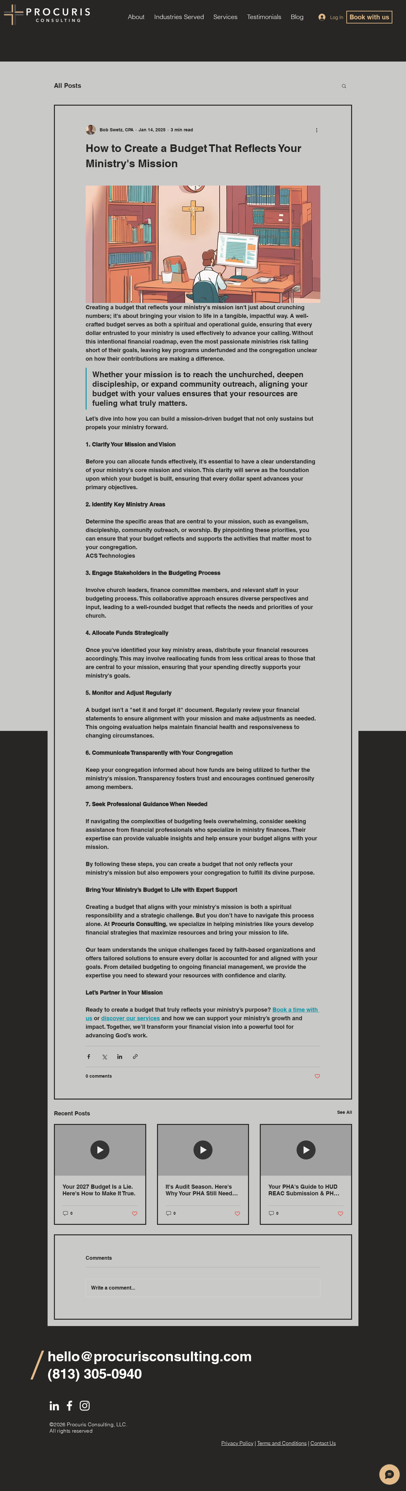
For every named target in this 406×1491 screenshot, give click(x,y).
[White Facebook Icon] (69, 1405)
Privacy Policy (237, 1443)
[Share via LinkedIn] (120, 1057)
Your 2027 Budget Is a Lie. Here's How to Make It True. (98, 1190)
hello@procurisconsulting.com (150, 1356)
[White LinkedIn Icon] (54, 1405)
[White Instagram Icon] (84, 1405)
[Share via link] (135, 1057)
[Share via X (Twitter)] (104, 1057)
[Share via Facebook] (89, 1057)
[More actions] (316, 130)
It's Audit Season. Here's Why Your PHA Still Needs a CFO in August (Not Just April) (203, 1190)
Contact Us (323, 1443)
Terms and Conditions (282, 1443)
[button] (344, 85)
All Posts (67, 85)
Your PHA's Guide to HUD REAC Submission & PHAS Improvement (305, 1190)
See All (344, 1112)
